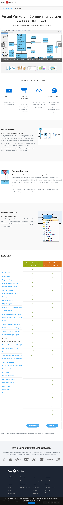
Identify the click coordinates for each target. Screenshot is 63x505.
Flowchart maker (7, 352)
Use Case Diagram (8, 273)
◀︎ (4, 45)
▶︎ (60, 45)
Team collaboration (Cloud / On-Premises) (15, 355)
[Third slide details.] (31, 68)
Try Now (10, 487)
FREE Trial (52, 425)
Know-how (36, 484)
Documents (36, 493)
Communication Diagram (10, 283)
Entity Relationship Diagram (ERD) (13, 317)
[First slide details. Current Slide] (11, 68)
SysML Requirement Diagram (11, 321)
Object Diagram (7, 304)
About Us (47, 481)
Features (10, 481)
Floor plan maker (7, 393)
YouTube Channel (50, 487)
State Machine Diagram (9, 287)
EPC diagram (6, 372)
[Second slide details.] (21, 68)
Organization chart (8, 379)
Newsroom (48, 484)
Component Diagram (9, 293)
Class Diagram (6, 276)
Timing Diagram (7, 311)
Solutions (9, 8)
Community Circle (37, 481)
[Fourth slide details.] (42, 68)
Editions (10, 484)
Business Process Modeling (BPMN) (13, 345)
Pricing (9, 490)
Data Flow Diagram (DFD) (10, 348)
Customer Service (25, 487)
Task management (8, 362)
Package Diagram (7, 300)
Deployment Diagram (9, 297)
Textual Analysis (7, 369)
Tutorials (35, 490)
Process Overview (8, 376)
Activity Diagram (7, 290)
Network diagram (8, 383)
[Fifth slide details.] (52, 68)
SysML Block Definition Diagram (12, 324)
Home (2, 8)
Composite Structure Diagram (12, 307)
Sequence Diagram (8, 280)
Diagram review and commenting (13, 359)
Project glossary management (12, 365)
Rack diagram (6, 386)
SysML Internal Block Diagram (11, 328)
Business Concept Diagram (11, 335)
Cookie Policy (36, 500)
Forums (22, 481)
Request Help (23, 484)
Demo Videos (36, 487)
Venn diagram (6, 389)
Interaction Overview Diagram (12, 314)
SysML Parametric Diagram (11, 331)
